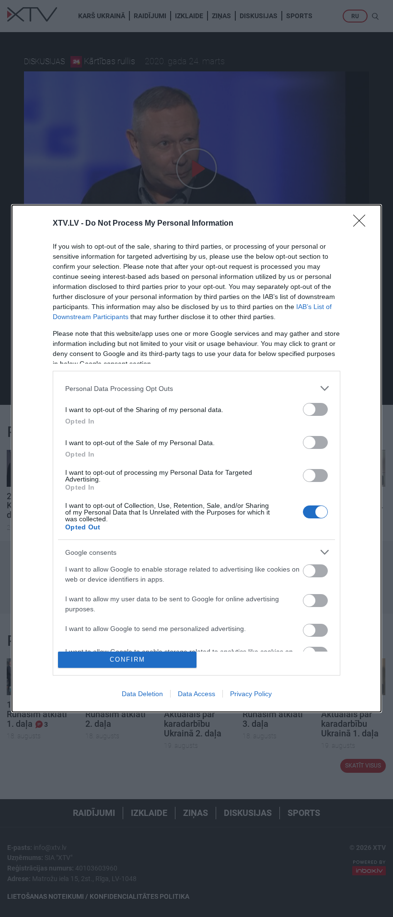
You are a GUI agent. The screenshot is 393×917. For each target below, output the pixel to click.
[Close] (362, 224)
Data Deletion (142, 694)
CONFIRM (127, 659)
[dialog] (196, 458)
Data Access (196, 694)
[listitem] (196, 388)
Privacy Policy (251, 694)
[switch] (315, 409)
